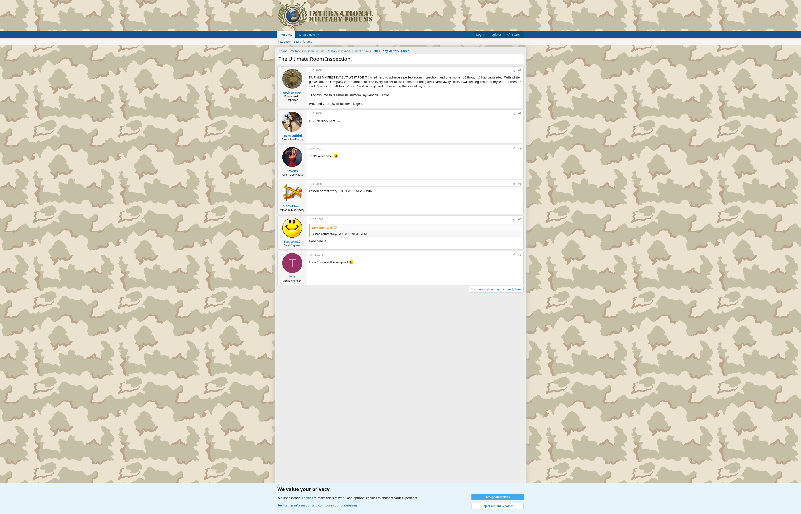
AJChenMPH (292, 92)
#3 (519, 148)
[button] (318, 34)
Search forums (303, 41)
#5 (519, 219)
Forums (286, 34)
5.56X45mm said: (322, 227)
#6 (519, 254)
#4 (519, 184)
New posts (284, 41)
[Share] (514, 70)
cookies (307, 498)
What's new (306, 34)
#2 (519, 113)
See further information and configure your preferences (317, 505)
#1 (519, 70)
